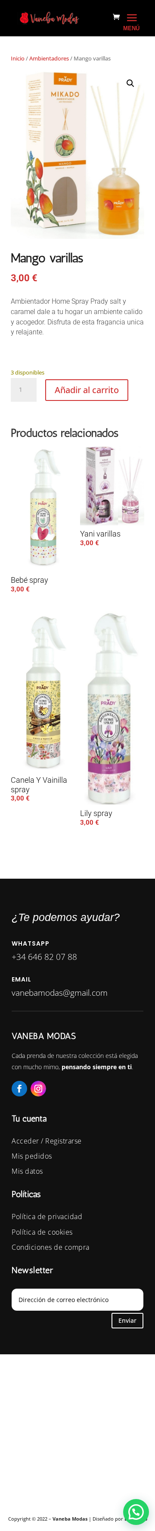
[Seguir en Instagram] (38, 1088)
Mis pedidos (32, 1156)
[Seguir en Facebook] (19, 1088)
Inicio (18, 58)
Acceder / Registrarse (47, 1141)
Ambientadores (49, 58)
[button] (130, 83)
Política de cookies (42, 1232)
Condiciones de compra (51, 1247)
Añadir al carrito (87, 390)
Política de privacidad (47, 1216)
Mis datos (27, 1171)
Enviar (127, 1320)
